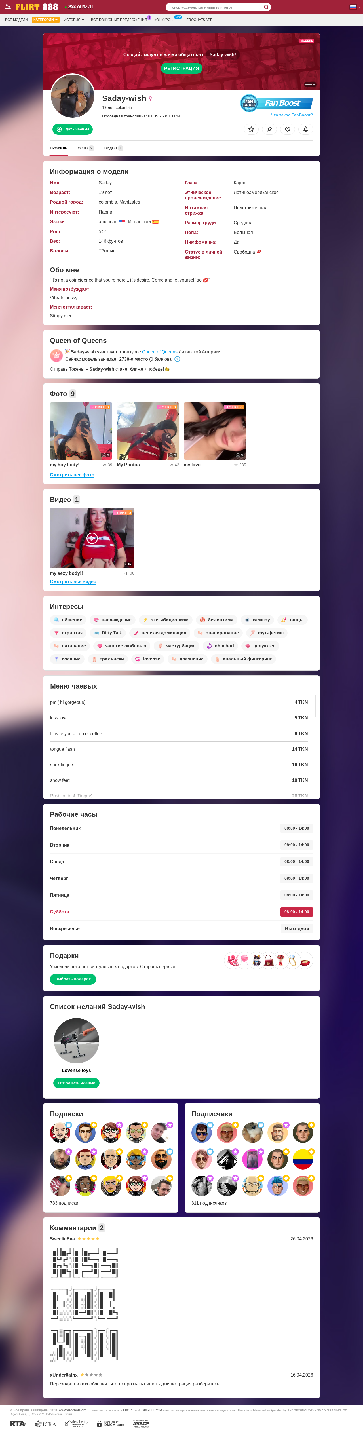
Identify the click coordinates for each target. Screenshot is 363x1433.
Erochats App (199, 20)
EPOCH (128, 1410)
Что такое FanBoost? (292, 115)
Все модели (16, 20)
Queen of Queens (160, 351)
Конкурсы (164, 20)
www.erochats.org (72, 1410)
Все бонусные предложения (119, 20)
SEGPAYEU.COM (150, 1410)
